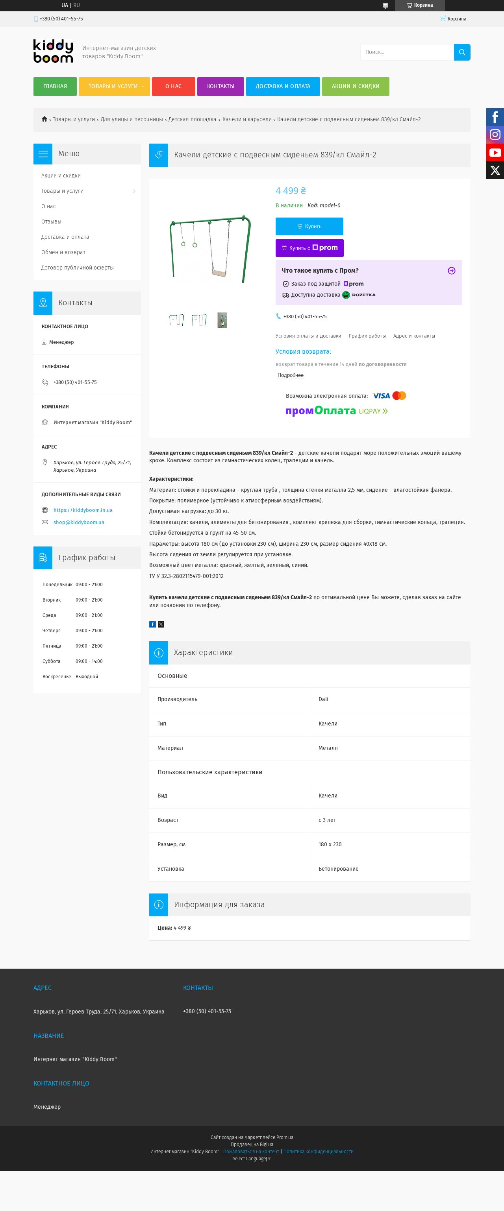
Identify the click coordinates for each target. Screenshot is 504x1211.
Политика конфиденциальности (319, 1152)
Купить (313, 226)
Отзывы (51, 222)
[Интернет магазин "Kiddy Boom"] (53, 61)
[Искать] (462, 52)
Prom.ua (284, 1137)
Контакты (220, 86)
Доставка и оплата (283, 86)
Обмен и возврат (63, 252)
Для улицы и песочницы (132, 119)
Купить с (299, 248)
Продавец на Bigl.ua (252, 1145)
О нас (173, 86)
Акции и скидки (356, 86)
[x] (161, 626)
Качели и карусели (247, 119)
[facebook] (152, 626)
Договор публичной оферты (77, 268)
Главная (55, 86)
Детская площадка (193, 119)
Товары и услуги (113, 86)
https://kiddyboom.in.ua (83, 510)
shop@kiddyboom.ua (79, 522)
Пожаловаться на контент (251, 1152)
